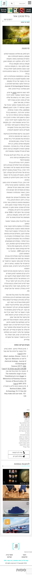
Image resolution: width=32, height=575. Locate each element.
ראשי (24, 555)
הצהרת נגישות (28, 552)
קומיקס (9, 557)
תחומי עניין (9, 555)
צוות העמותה (17, 560)
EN (5, 560)
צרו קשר (9, 560)
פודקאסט (24, 557)
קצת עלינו (25, 560)
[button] (12, 3)
